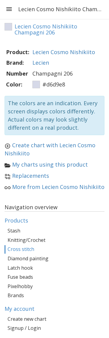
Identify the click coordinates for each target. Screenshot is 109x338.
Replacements (30, 175)
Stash (14, 230)
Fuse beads (20, 277)
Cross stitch (21, 249)
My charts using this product (50, 164)
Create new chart (27, 319)
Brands (16, 295)
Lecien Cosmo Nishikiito (63, 52)
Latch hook (20, 268)
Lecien (40, 62)
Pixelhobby (20, 286)
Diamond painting (28, 258)
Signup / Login (24, 328)
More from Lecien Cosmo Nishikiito (58, 186)
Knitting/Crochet (26, 240)
